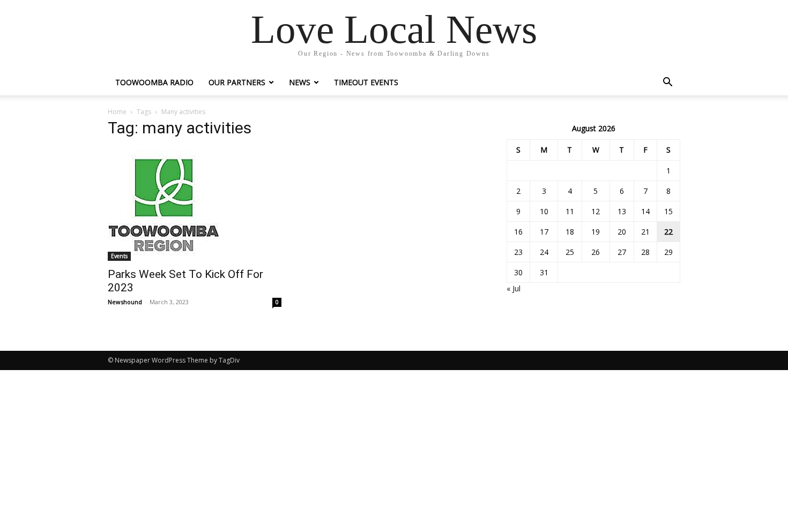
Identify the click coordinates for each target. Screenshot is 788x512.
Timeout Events (366, 82)
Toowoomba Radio (154, 82)
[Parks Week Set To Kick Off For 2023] (194, 204)
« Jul (514, 288)
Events (119, 256)
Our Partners (237, 82)
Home (117, 111)
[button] (667, 83)
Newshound (125, 302)
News (299, 82)
